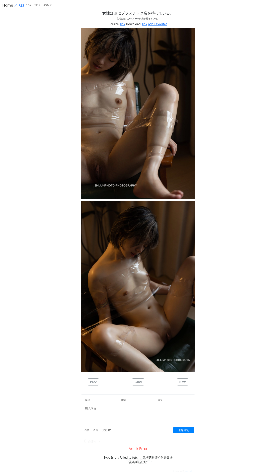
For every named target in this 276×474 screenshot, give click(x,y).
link (122, 24)
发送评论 (183, 430)
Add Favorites (157, 24)
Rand (138, 382)
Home (7, 5)
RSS (21, 5)
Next (182, 382)
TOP (37, 5)
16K (28, 5)
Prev (93, 382)
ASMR (47, 5)
